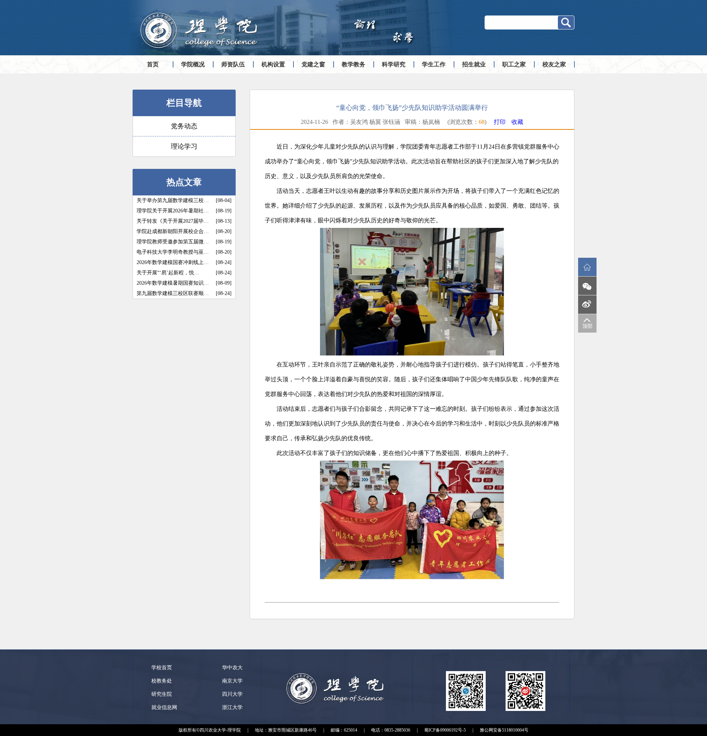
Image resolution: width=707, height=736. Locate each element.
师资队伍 (233, 64)
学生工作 (434, 64)
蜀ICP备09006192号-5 (445, 730)
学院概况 (193, 64)
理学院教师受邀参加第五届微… (173, 241)
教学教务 (353, 64)
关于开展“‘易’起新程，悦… (168, 272)
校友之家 (554, 64)
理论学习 (184, 146)
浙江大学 (232, 707)
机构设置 (273, 64)
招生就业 (474, 64)
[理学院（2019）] (199, 50)
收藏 (517, 122)
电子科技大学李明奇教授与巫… (173, 252)
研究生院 (161, 694)
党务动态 (184, 126)
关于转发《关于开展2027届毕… (173, 221)
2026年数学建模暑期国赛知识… (173, 283)
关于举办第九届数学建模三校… (173, 200)
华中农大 (232, 667)
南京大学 (232, 681)
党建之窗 (313, 64)
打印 (500, 122)
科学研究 (393, 64)
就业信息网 (164, 707)
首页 (153, 64)
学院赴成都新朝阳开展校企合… (173, 231)
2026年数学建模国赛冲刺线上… (173, 262)
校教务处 (161, 681)
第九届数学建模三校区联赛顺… (173, 293)
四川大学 (232, 694)
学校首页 (161, 667)
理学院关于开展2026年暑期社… (173, 210)
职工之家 (514, 64)
